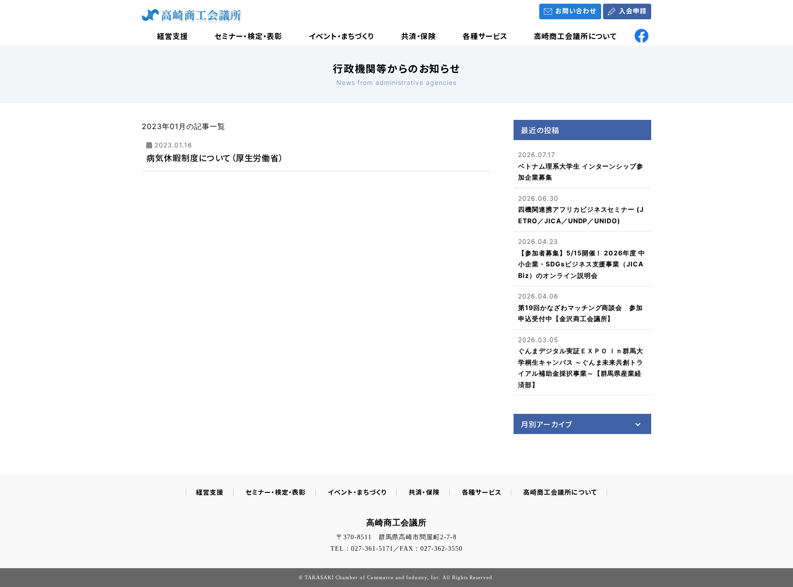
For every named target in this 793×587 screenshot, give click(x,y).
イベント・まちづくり (342, 35)
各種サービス (485, 35)
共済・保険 (418, 35)
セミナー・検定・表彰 (248, 35)
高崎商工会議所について (575, 35)
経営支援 (172, 35)
